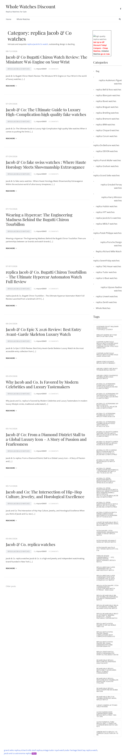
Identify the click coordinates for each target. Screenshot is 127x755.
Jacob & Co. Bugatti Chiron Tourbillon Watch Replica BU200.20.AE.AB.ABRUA (107, 443)
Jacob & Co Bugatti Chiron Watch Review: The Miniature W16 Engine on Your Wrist (46, 59)
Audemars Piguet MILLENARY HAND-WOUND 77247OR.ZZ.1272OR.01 (107, 328)
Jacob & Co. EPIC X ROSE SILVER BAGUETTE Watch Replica (105, 461)
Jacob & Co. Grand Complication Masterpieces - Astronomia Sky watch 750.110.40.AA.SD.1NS (107, 470)
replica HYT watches (105, 212)
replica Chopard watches (107, 130)
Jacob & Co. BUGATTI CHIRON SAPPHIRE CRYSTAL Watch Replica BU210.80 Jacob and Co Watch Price (107, 434)
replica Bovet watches (106, 101)
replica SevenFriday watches (106, 260)
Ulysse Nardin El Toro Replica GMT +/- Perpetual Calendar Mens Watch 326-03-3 (107, 724)
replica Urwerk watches (107, 296)
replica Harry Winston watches (111, 199)
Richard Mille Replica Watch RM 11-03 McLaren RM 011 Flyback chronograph (106, 671)
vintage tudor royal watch (53, 750)
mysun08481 (41, 69)
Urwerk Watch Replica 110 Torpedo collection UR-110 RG (107, 733)
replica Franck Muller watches (107, 160)
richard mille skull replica (31, 750)
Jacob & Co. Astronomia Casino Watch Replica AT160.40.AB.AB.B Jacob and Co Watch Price (107, 386)
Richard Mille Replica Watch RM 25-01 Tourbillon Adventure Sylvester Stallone (107, 680)
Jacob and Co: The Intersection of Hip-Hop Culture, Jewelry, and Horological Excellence (45, 494)
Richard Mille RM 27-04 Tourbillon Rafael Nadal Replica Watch (106, 698)
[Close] (110, 32)
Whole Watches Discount (30, 6)
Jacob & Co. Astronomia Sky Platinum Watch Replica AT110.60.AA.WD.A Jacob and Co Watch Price (107, 396)
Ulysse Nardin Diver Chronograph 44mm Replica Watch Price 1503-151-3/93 (106, 714)
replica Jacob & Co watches (19, 69)
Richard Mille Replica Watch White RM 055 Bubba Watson (107, 689)
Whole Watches (23, 19)
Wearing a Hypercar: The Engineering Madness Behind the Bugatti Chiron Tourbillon (39, 219)
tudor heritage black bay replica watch (81, 750)
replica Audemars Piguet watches (110, 82)
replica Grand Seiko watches (106, 175)
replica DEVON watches (107, 151)
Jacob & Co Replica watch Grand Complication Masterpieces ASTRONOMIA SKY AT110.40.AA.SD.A (106, 514)
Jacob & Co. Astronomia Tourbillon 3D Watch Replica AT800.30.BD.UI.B (105, 415)
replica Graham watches (107, 166)
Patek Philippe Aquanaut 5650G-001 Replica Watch (106, 541)
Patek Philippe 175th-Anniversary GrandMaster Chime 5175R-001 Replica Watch (107, 533)
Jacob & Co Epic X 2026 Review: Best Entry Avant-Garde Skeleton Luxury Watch (43, 332)
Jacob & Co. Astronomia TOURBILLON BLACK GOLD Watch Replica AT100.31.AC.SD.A (105, 424)
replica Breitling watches (107, 112)
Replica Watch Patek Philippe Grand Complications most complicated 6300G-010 (105, 634)
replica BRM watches (105, 124)
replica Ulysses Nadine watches (111, 289)
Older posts (11, 586)
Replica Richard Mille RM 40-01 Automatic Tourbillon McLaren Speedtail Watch (107, 606)
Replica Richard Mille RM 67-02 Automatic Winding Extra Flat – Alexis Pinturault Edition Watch (107, 616)
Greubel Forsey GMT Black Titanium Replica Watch (106, 369)
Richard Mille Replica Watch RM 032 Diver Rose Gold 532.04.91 (106, 661)
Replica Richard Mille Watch (109, 251)
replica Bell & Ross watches (108, 89)
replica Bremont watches (107, 118)
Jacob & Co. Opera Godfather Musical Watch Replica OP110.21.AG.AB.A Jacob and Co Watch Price (107, 504)
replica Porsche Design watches (111, 244)
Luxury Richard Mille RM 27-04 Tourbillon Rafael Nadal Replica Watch (107, 523)
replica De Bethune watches (106, 145)
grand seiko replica (12, 750)
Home (8, 19)
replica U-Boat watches (106, 278)
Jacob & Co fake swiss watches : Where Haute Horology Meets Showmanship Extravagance (46, 164)
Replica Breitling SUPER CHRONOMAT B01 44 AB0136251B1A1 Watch (105, 568)
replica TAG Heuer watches (108, 266)
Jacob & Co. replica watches (30, 544)
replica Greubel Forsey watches (111, 186)
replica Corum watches (106, 136)
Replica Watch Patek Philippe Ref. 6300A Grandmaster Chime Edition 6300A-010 (104, 644)
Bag (97, 71)
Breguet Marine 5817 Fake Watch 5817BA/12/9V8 (106, 335)
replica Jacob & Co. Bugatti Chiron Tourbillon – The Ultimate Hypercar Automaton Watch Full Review (46, 276)
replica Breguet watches (107, 107)
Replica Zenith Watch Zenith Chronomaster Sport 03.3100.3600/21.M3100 (107, 653)
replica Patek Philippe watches (107, 233)
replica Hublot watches (106, 206)
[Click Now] (102, 37)
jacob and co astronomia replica (17, 753)
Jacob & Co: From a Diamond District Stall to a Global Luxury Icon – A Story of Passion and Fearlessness (46, 439)
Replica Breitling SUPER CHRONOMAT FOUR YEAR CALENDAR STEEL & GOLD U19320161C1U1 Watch (105, 578)
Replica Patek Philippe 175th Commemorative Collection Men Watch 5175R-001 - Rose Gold (107, 587)
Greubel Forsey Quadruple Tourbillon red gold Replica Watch (107, 376)
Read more (10, 86)
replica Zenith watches (106, 302)
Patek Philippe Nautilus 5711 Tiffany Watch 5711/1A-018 (107, 548)
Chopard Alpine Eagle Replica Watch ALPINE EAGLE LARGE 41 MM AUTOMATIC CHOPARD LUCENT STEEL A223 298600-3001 (107, 345)
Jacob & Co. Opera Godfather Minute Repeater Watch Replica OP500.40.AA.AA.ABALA (105, 480)
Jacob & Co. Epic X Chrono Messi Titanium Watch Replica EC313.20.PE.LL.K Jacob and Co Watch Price (106, 452)
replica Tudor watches (106, 272)
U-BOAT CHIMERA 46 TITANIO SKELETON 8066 (106, 706)
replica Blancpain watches (108, 95)
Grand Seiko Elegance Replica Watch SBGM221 (105, 362)
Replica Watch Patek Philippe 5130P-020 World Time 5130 (106, 625)
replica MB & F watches (106, 223)
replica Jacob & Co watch (37, 44)
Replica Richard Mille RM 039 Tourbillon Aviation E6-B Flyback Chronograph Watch (107, 597)
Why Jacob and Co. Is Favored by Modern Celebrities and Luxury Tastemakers (42, 384)
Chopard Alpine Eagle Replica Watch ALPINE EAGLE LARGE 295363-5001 (107, 354)
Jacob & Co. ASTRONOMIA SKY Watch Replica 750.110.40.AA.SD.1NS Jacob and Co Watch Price (107, 406)
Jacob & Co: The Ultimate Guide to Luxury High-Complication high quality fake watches (46, 112)
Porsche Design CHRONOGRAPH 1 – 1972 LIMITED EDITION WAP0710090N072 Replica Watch (106, 559)
